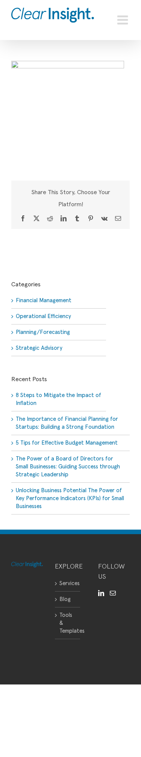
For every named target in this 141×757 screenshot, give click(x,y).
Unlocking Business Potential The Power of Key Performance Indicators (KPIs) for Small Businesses (70, 498)
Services (67, 583)
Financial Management (43, 300)
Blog (65, 599)
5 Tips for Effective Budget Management (67, 443)
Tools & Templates (67, 623)
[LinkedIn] (101, 593)
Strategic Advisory (39, 348)
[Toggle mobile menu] (123, 20)
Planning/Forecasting (43, 332)
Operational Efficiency (43, 316)
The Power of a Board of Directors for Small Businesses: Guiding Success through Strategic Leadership (68, 466)
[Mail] (113, 593)
